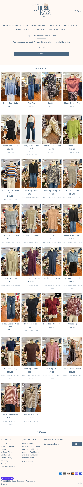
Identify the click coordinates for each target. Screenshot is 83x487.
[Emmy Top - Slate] (10, 86)
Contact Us (5, 455)
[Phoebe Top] (72, 307)
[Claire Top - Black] (31, 173)
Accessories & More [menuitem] (68, 25)
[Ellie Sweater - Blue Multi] (10, 173)
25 (7, 333)
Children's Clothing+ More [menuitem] (34, 25)
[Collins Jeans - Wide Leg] (10, 307)
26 (9, 333)
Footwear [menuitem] (53, 25)
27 (11, 333)
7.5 (52, 152)
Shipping (4, 461)
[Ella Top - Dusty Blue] (10, 218)
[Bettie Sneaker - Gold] (52, 128)
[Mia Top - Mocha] (31, 397)
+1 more (52, 288)
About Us (4, 443)
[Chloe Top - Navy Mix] (52, 173)
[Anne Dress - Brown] (72, 351)
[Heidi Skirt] (52, 86)
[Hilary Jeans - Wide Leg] (31, 128)
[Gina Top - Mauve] (10, 397)
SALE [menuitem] (63, 29)
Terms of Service (8, 466)
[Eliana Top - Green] (31, 218)
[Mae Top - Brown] (31, 351)
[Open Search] (75, 11)
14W (26, 154)
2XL (79, 331)
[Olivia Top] (72, 128)
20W (36, 154)
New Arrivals (41, 68)
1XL (59, 285)
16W (30, 154)
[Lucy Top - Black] (31, 307)
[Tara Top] (31, 86)
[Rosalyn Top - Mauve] (52, 351)
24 (4, 333)
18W (33, 154)
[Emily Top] (52, 218)
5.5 (46, 152)
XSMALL (65, 285)
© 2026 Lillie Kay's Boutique (12, 481)
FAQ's (3, 463)
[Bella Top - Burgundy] (52, 307)
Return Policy (6, 458)
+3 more (15, 333)
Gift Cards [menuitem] (42, 29)
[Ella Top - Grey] (72, 173)
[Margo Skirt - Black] (72, 261)
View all (41, 432)
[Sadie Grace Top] (10, 261)
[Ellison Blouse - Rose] (72, 86)
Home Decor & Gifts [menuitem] (25, 29)
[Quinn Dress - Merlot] (31, 261)
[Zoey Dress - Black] (10, 128)
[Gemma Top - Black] (72, 218)
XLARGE (15, 199)
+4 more (56, 152)
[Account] (78, 11)
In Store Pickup (7, 452)
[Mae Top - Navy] (10, 351)
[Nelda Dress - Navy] (52, 261)
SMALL (5, 110)
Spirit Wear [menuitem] (53, 29)
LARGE (15, 110)
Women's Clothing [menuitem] (11, 25)
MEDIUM (10, 110)
